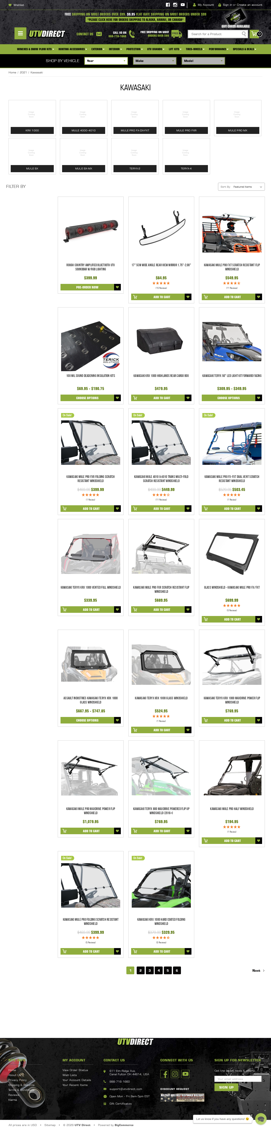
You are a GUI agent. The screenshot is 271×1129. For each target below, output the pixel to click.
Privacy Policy (17, 1080)
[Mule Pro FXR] (186, 114)
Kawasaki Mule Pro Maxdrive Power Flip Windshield (90, 811)
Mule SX (32, 168)
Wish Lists (69, 1075)
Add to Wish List (117, 287)
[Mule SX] (32, 152)
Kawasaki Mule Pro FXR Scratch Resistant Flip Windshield (161, 589)
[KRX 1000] (32, 114)
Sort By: (226, 186)
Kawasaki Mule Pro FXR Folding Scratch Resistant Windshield (90, 479)
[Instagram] (175, 5)
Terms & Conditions (21, 1090)
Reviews (13, 1094)
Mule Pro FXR (186, 130)
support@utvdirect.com (126, 1089)
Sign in (227, 4)
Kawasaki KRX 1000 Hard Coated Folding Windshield (161, 922)
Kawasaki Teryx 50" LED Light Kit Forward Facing (231, 376)
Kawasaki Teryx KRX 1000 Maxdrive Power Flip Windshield (232, 700)
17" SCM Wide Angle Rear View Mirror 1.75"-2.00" (161, 265)
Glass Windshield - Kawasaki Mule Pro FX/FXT (232, 587)
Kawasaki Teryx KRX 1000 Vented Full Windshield (91, 587)
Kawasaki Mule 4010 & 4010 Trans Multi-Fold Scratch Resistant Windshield (161, 479)
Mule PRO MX (237, 130)
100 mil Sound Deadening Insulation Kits (90, 376)
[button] (261, 1119)
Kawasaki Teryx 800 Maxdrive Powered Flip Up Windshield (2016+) (161, 811)
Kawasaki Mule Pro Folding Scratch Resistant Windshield (91, 922)
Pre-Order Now (87, 287)
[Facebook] (168, 5)
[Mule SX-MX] (83, 152)
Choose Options (87, 398)
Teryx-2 (135, 168)
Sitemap (50, 1125)
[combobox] (218, 34)
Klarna (12, 1099)
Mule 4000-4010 (84, 130)
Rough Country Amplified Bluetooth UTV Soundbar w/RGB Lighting (90, 267)
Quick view (90, 231)
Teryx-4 (186, 168)
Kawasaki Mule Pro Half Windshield (232, 809)
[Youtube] (183, 5)
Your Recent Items (75, 1085)
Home (12, 1070)
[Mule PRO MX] (237, 114)
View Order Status (75, 1070)
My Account (206, 4)
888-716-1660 (120, 1081)
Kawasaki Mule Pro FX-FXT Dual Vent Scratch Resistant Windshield (232, 479)
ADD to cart (162, 297)
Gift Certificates (121, 1103)
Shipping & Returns (21, 1085)
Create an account (249, 4)
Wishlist (18, 5)
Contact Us (85, 34)
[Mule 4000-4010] (83, 114)
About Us (14, 1075)
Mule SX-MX (83, 168)
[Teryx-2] (135, 152)
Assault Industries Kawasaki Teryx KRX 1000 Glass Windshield (90, 700)
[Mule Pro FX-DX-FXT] (135, 114)
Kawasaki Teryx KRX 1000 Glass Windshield (161, 698)
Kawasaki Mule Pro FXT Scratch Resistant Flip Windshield (232, 267)
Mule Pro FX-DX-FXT (135, 130)
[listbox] (249, 186)
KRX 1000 (32, 130)
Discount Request (174, 1089)
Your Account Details (76, 1080)
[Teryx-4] (186, 152)
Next (256, 970)
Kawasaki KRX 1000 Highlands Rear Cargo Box (161, 376)
